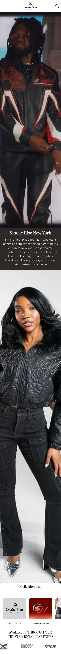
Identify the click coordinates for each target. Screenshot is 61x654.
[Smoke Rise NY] (30, 6)
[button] (57, 6)
